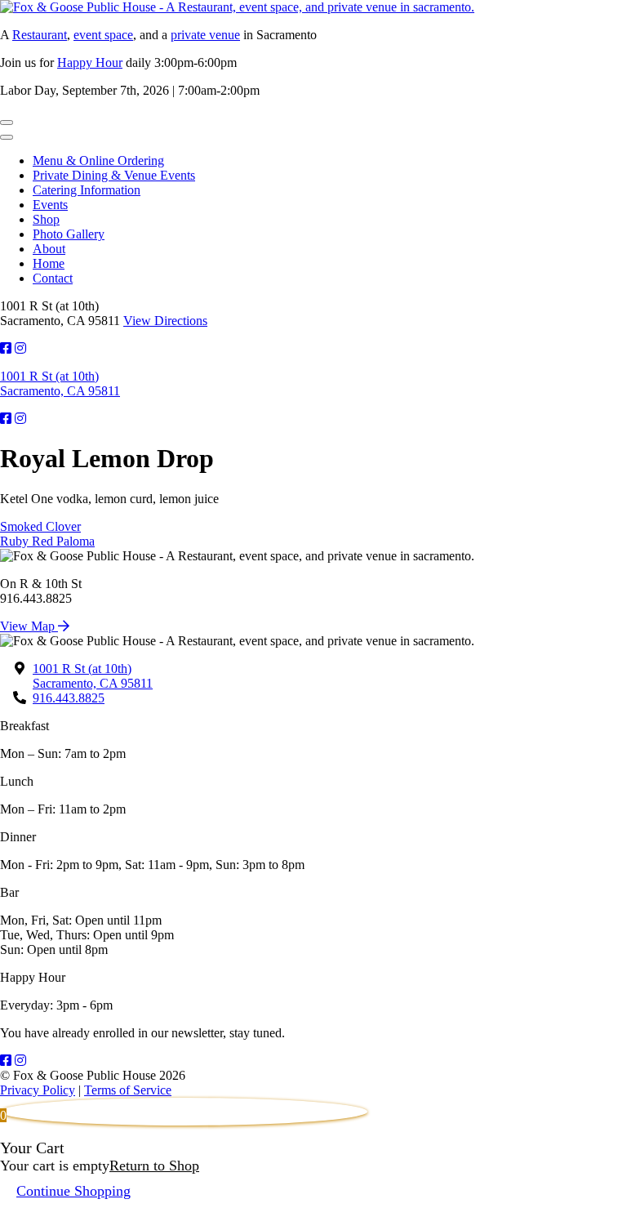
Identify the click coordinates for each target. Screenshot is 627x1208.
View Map (29, 626)
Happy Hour (89, 62)
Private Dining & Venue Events (114, 175)
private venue (205, 35)
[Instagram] (20, 1061)
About (49, 249)
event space (103, 35)
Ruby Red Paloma (47, 541)
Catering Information (86, 190)
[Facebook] (5, 1061)
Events (50, 205)
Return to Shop (154, 1165)
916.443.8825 (68, 698)
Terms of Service (127, 1090)
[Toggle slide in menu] (6, 122)
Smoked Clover (40, 526)
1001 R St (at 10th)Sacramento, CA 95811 (60, 383)
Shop (46, 219)
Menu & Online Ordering (98, 160)
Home (48, 263)
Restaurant (39, 35)
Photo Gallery (68, 234)
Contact (53, 278)
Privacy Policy (37, 1090)
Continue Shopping (73, 1191)
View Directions (165, 321)
